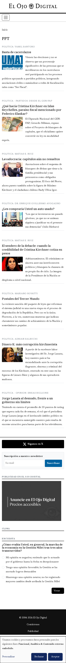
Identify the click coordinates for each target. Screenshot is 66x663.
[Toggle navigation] (6, 17)
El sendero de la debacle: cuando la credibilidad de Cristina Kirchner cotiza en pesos (32, 249)
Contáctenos (33, 625)
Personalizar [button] (8, 657)
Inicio (5, 30)
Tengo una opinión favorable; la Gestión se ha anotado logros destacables (31, 569)
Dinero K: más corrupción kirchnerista (29, 344)
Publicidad (33, 631)
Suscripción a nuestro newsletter (23, 456)
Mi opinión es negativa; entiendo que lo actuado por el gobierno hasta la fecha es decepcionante (33, 559)
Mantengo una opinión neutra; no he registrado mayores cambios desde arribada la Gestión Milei (33, 579)
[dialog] (33, 649)
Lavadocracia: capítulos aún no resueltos (31, 159)
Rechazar (39, 657)
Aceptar (55, 657)
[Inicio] (33, 6)
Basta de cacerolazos (16, 52)
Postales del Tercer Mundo (20, 299)
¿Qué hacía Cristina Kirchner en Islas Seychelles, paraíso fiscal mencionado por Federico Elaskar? (31, 110)
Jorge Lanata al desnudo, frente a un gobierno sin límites (27, 400)
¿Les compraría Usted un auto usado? (28, 209)
